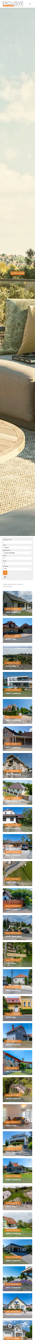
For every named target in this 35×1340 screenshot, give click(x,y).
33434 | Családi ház (13, 693)
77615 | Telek (11, 666)
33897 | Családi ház (13, 1234)
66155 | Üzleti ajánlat (14, 936)
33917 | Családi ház (13, 1071)
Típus (4, 545)
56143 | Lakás (11, 1017)
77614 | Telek (11, 1207)
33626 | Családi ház (13, 612)
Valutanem (5, 566)
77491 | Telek (11, 963)
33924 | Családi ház (13, 909)
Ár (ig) (4, 561)
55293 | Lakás (11, 1125)
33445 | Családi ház (13, 1180)
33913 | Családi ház (13, 1288)
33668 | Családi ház (13, 1261)
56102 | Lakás (11, 639)
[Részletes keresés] (5, 577)
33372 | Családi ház (13, 747)
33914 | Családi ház (13, 1153)
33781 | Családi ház (13, 801)
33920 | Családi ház (13, 990)
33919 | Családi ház (13, 1044)
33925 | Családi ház (13, 828)
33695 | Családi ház (13, 1315)
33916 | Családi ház (13, 1098)
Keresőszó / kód (7, 539)
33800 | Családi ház (13, 774)
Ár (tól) (4, 555)
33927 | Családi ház (13, 720)
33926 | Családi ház (13, 855)
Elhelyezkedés (6, 550)
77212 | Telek (11, 882)
